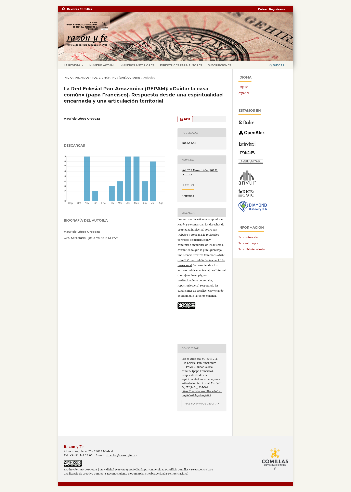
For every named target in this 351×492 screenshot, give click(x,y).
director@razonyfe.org (121, 455)
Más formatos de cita (200, 403)
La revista (72, 65)
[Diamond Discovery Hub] (252, 211)
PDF (186, 119)
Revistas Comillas (79, 9)
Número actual (101, 65)
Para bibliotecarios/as (251, 249)
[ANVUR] (247, 184)
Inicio (68, 77)
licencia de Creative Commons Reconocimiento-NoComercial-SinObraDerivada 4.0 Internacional (128, 473)
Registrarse (277, 9)
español (243, 93)
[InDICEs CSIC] (246, 195)
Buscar (278, 65)
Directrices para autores (181, 65)
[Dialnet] (247, 124)
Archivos (82, 77)
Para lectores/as (248, 237)
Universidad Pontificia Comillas (168, 469)
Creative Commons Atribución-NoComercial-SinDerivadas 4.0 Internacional (202, 260)
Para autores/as (248, 243)
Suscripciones (219, 65)
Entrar (262, 9)
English (243, 87)
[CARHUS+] (250, 162)
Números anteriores (137, 65)
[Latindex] (247, 145)
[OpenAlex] (252, 135)
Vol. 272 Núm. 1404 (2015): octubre (116, 77)
